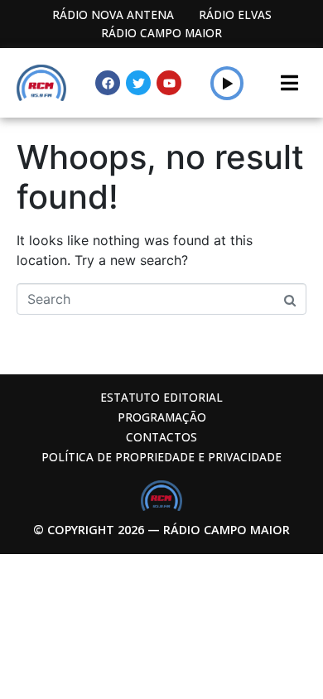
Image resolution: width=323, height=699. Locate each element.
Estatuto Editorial (161, 397)
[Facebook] (107, 82)
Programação (162, 417)
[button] (227, 83)
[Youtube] (169, 82)
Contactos (161, 437)
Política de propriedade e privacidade (161, 457)
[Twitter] (138, 82)
